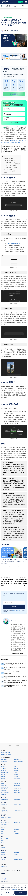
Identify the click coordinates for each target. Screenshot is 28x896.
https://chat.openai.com (14, 243)
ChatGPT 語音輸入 (12, 165)
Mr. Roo (6, 30)
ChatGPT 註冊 (11, 162)
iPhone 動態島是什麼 (15, 140)
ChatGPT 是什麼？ (10, 158)
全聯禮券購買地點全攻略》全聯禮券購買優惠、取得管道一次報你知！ (15, 686)
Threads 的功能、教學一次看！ (17, 142)
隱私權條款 (18, 610)
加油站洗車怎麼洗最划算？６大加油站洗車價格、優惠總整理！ (15, 677)
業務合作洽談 (4, 866)
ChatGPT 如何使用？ (10, 160)
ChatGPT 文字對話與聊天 (14, 164)
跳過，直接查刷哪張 (14, 122)
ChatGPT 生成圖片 (12, 167)
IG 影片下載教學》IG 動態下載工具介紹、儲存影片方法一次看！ (15, 668)
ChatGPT (22, 220)
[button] (18, 566)
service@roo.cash (5, 868)
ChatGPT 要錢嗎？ (10, 169)
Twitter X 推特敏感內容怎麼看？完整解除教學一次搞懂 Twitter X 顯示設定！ (15, 664)
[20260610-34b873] (14, 56)
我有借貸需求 (14, 94)
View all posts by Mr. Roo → (18, 653)
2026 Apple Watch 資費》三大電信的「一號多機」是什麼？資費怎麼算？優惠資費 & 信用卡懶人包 (15, 681)
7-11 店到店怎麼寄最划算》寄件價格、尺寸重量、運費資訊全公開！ (15, 672)
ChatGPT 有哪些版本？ (11, 171)
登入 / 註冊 (20, 2)
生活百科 (10, 17)
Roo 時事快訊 (4, 17)
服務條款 (13, 610)
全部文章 (8, 6)
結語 (6, 172)
